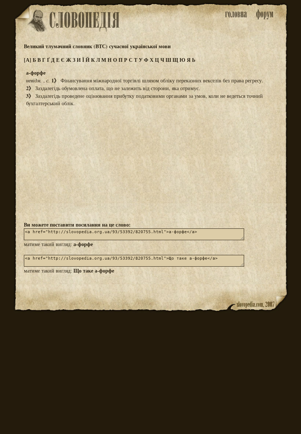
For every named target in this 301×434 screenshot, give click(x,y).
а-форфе (83, 244)
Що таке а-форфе (93, 270)
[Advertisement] (150, 163)
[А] (27, 60)
